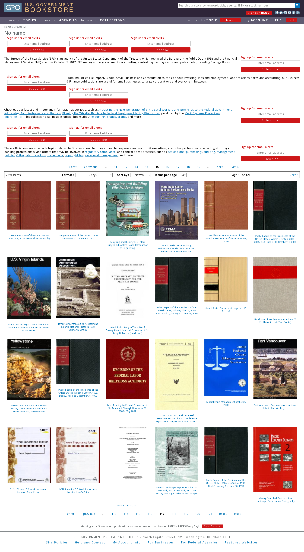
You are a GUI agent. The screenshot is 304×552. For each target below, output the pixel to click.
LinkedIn (298, 12)
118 (173, 514)
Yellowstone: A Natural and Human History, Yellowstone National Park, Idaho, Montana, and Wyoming (28, 408)
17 (177, 167)
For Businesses (161, 542)
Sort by (122, 175)
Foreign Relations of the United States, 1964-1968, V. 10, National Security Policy (28, 237)
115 (138, 514)
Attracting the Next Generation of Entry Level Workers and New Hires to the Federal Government (165, 109)
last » (235, 167)
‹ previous (90, 167)
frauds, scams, (117, 117)
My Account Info (126, 542)
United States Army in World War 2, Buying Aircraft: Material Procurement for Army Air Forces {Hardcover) (127, 330)
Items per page (166, 175)
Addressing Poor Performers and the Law (32, 113)
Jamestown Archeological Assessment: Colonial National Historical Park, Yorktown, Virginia (78, 326)
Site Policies (57, 542)
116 (149, 514)
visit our (259, 13)
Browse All (20, 20)
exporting (98, 117)
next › (220, 167)
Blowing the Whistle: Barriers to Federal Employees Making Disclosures (111, 113)
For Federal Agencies (199, 542)
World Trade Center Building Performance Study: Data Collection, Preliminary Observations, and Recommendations (177, 248)
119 (185, 514)
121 (209, 514)
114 (126, 514)
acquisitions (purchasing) (185, 152)
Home (7, 26)
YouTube (289, 12)
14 (146, 167)
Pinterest (294, 12)
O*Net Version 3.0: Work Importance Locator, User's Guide (78, 491)
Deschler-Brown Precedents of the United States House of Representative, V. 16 (226, 238)
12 (125, 167)
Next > (293, 175)
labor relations (35, 155)
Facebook (277, 12)
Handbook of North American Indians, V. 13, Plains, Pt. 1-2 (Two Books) (275, 321)
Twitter (281, 12)
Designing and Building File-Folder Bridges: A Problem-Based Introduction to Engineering (127, 244)
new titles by (211, 20)
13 (136, 167)
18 (188, 167)
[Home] (40, 11)
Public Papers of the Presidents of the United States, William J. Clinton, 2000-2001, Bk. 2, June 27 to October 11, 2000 (275, 238)
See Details (212, 526)
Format (67, 175)
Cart (291, 20)
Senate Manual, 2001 (127, 505)
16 (167, 167)
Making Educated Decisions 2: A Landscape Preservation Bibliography (275, 500)
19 (198, 167)
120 (197, 514)
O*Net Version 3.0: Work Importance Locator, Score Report (29, 491)
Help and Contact (90, 542)
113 (114, 514)
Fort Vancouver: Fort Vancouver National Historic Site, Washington (275, 407)
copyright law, (74, 155)
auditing (209, 152)
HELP (277, 20)
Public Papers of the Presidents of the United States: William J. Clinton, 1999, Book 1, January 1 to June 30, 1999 (226, 483)
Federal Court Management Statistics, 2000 (226, 403)
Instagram (285, 12)
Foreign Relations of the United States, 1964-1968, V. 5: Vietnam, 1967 (78, 237)
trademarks (55, 155)
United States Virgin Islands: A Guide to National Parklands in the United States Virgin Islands (29, 327)
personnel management (101, 155)
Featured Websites (241, 542)
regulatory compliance (100, 152)
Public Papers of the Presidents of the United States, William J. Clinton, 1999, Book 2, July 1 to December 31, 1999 (78, 392)
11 (115, 167)
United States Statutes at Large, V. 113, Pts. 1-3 (226, 310)
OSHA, (20, 155)
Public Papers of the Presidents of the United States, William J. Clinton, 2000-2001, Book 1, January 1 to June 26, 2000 (177, 310)
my (256, 20)
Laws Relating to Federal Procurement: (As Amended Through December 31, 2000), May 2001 (127, 408)
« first (73, 167)
